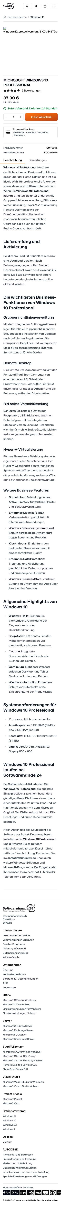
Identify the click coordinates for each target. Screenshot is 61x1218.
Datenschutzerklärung (15, 952)
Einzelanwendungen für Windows (22, 1008)
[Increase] (20, 117)
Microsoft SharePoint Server (18, 1039)
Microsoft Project (12, 1099)
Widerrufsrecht (11, 957)
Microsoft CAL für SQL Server (19, 1056)
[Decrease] (6, 117)
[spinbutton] (13, 117)
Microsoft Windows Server (17, 1025)
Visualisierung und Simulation (20, 1167)
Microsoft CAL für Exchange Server (23, 1060)
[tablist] (25, 160)
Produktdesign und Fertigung (19, 1159)
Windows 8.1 (10, 1124)
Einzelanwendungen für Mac (19, 1013)
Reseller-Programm (14, 944)
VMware (7, 1141)
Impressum (9, 987)
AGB (5, 983)
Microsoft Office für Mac (16, 1004)
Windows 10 (9, 1120)
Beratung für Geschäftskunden (20, 978)
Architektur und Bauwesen (18, 1154)
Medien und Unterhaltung (17, 1163)
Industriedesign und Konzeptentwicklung (26, 1172)
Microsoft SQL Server (14, 1034)
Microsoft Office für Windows (19, 1000)
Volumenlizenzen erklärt (16, 935)
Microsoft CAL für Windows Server (22, 1051)
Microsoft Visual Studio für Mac (20, 1086)
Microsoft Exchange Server (18, 1030)
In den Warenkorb (41, 116)
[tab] (12, 160)
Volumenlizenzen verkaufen (18, 939)
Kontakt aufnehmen (14, 974)
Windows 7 (9, 1129)
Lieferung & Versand (14, 948)
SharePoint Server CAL (15, 1069)
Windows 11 (9, 1116)
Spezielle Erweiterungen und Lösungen (25, 1176)
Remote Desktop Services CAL (20, 1064)
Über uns (8, 969)
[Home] (4, 17)
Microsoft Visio (11, 1103)
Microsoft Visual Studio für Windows (23, 1081)
